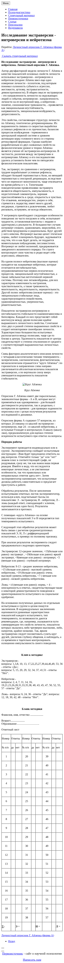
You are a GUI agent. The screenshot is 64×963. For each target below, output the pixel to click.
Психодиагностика (19, 12)
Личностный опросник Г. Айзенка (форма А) (27, 935)
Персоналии (15, 24)
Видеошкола (15, 27)
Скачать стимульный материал (19, 56)
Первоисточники (18, 18)
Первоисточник (12, 953)
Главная (12, 9)
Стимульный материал (21, 15)
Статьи (12, 21)
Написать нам (32, 959)
